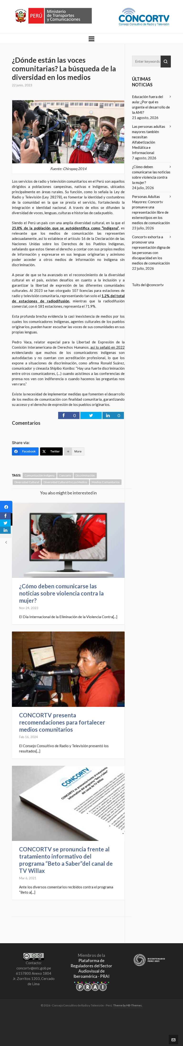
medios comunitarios (106, 482)
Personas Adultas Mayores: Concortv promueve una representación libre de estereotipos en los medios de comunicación (151, 209)
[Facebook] (6, 507)
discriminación (85, 475)
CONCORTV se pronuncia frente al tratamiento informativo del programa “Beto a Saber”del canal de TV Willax (66, 860)
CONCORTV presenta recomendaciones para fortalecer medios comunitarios (62, 722)
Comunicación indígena (40, 475)
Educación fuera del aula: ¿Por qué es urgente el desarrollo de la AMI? (151, 104)
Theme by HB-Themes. (127, 1005)
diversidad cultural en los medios (65, 482)
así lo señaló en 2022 (107, 347)
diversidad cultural (27, 482)
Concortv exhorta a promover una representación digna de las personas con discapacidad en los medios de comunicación (151, 250)
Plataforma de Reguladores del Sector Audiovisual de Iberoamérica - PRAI (91, 968)
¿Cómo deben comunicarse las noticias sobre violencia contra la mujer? (61, 593)
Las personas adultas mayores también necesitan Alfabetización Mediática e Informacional (148, 139)
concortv (65, 475)
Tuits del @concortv (148, 285)
